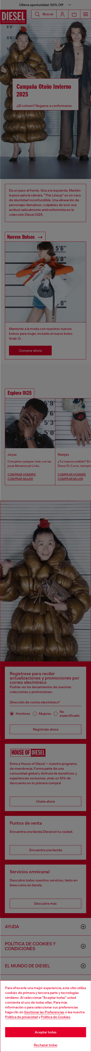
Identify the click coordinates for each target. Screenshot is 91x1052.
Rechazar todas (46, 1045)
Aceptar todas (46, 1032)
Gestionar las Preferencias (44, 1012)
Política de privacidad (21, 1017)
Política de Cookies (55, 1017)
